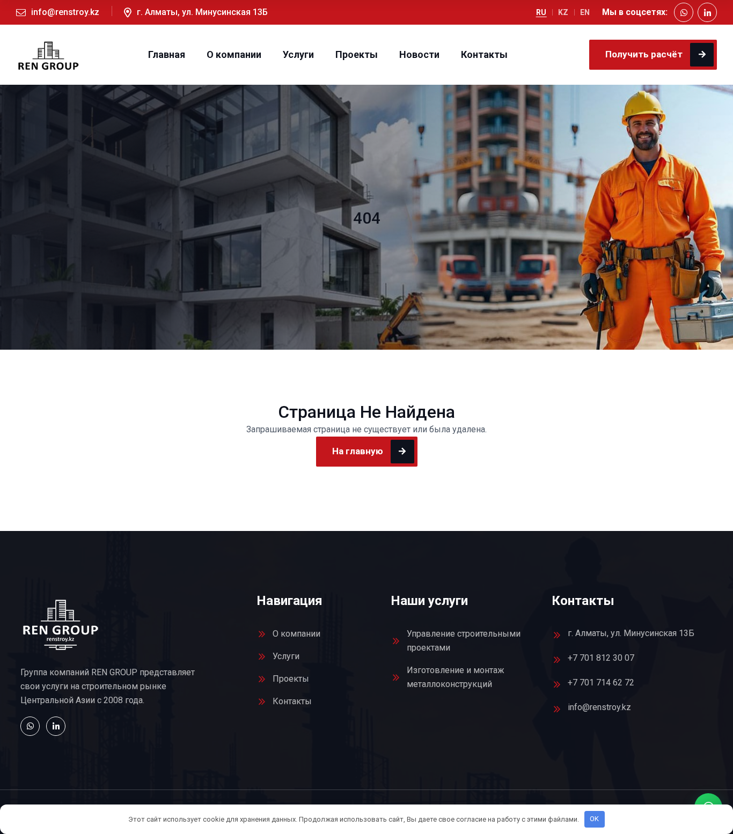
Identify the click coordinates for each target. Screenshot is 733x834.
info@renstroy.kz (65, 12)
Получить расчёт (644, 54)
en (585, 12)
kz (563, 12)
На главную (357, 451)
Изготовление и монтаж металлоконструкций (455, 677)
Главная (166, 54)
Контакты (484, 54)
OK (594, 819)
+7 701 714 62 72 (601, 682)
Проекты (356, 54)
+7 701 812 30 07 (601, 658)
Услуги (298, 54)
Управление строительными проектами (464, 641)
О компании (234, 54)
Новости (419, 54)
